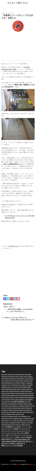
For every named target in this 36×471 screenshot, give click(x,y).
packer (19, 408)
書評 (6, 306)
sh (23, 418)
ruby (19, 416)
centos (9, 385)
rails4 (24, 412)
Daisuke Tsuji (31, 464)
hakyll (9, 395)
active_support (28, 376)
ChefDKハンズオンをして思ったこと (15, 317)
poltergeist (4, 410)
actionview (4, 376)
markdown (4, 404)
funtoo (22, 391)
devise (14, 389)
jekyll (13, 399)
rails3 (20, 412)
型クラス (12, 439)
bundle (23, 383)
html (31, 395)
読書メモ (22, 443)
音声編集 (20, 445)
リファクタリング (14, 435)
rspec (22, 414)
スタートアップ (25, 431)
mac (25, 401)
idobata (22, 397)
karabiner (30, 399)
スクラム (17, 431)
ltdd (11, 401)
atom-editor (19, 381)
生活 (2, 443)
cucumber (15, 387)
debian (29, 387)
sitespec (26, 418)
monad (30, 404)
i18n (16, 397)
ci (20, 385)
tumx (31, 420)
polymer (10, 410)
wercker (30, 422)
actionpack (28, 374)
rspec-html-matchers (7, 416)
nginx (2, 406)
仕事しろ (18, 437)
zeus (26, 425)
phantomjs (29, 408)
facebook (12, 391)
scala (7, 418)
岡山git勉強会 (22, 439)
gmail (29, 393)
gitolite (22, 393)
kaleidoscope (23, 399)
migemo (25, 404)
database (24, 387)
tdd (18, 420)
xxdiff (23, 425)
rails (17, 412)
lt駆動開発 (20, 401)
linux (2, 401)
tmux (24, 420)
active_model (19, 376)
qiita (7, 412)
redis (4, 414)
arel (11, 381)
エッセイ (29, 427)
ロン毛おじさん (13, 246)
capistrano (29, 383)
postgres (20, 410)
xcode (16, 425)
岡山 (16, 439)
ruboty (16, 416)
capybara (4, 385)
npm (10, 406)
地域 (7, 439)
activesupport (21, 378)
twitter (7, 422)
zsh (29, 425)
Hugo (9, 464)
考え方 (7, 443)
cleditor (23, 385)
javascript (8, 399)
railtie (28, 412)
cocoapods (29, 385)
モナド (18, 433)
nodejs (7, 406)
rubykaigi (23, 416)
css (11, 387)
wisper (9, 425)
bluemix (9, 383)
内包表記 (29, 437)
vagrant (23, 422)
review (13, 414)
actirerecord (11, 376)
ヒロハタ (13, 433)
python (3, 412)
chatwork (14, 385)
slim (2, 420)
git (15, 393)
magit (28, 401)
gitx (26, 393)
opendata (21, 406)
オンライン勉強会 (13, 429)
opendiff (27, 406)
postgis (15, 410)
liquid (6, 401)
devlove (19, 389)
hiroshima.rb (26, 395)
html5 (3, 397)
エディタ (4, 429)
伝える (12, 306)
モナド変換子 (25, 433)
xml (20, 425)
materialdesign (12, 404)
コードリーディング (7, 431)
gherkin (12, 393)
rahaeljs (13, 412)
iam (18, 397)
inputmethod (28, 397)
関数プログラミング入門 (9, 445)
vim (27, 422)
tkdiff (21, 420)
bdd (5, 383)
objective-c (15, 406)
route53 (18, 414)
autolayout (26, 381)
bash (2, 383)
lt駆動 (15, 401)
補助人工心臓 (15, 443)
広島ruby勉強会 (6, 441)
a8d (2, 374)
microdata (20, 404)
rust (27, 416)
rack (10, 412)
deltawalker (8, 389)
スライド (4, 433)
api (2, 381)
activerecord (12, 378)
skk (30, 418)
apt (4, 381)
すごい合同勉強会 (7, 427)
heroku (21, 395)
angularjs (30, 378)
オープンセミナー (24, 429)
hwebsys (11, 397)
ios (33, 397)
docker (24, 389)
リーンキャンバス (25, 435)
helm (17, 395)
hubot (7, 397)
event (7, 391)
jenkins (17, 399)
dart (20, 387)
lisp (9, 401)
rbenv (31, 412)
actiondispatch (20, 374)
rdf (2, 414)
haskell (13, 395)
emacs (3, 391)
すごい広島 (16, 427)
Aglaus (18, 464)
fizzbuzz (17, 391)
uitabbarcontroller (15, 422)
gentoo (29, 391)
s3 (30, 416)
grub (2, 395)
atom (13, 381)
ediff (27, 389)
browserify (17, 383)
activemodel (5, 378)
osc (31, 406)
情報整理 (14, 441)
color (8, 387)
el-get (31, 389)
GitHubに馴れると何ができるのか (21, 319)
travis (28, 420)
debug (3, 389)
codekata (4, 387)
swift (15, 420)
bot (13, 383)
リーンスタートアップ (8, 437)
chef (18, 385)
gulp (5, 395)
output (9, 408)
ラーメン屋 (4, 435)
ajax (26, 378)
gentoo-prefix (5, 393)
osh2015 (4, 408)
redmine (9, 414)
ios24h (3, 399)
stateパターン (8, 420)
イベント (23, 427)
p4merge (14, 408)
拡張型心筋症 (21, 441)
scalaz (11, 418)
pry (31, 410)
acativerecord (12, 374)
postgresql (27, 410)
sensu (20, 418)
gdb (26, 391)
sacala (3, 418)
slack (32, 418)
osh (34, 406)
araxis (7, 381)
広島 (28, 439)
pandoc (23, 408)
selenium (15, 418)
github (18, 393)
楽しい (31, 441)
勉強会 (3, 439)
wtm (13, 425)
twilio (3, 422)
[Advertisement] (18, 47)
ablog (5, 374)
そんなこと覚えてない (18, 2)
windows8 (4, 425)
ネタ (8, 433)
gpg (32, 393)
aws (31, 381)
